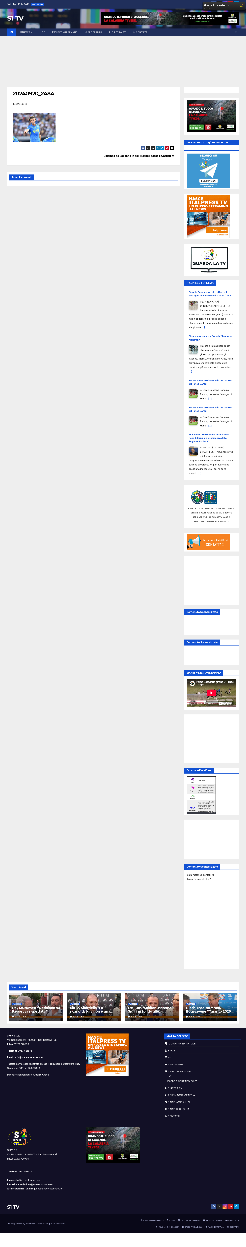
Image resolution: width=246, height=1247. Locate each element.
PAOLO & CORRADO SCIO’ (182, 1081)
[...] (190, 327)
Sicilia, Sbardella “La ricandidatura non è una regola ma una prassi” (90, 1011)
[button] (236, 32)
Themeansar (58, 1224)
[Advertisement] (123, 57)
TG (169, 1075)
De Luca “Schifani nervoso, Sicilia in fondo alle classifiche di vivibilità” (150, 1011)
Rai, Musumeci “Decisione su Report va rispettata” (36, 1009)
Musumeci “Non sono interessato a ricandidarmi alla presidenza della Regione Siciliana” (209, 394)
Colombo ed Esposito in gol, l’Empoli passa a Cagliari (137, 156)
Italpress (17, 1004)
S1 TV (15, 18)
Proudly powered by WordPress (21, 1224)
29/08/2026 (20, 1017)
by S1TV (212, 813)
